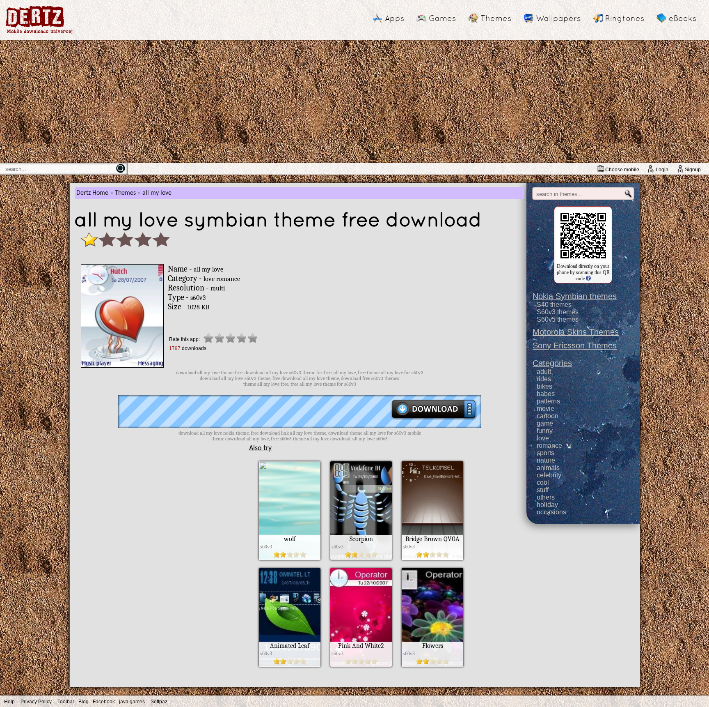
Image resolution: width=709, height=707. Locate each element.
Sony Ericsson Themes (575, 345)
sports (545, 452)
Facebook (104, 702)
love (543, 438)
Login (662, 170)
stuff (543, 489)
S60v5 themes (558, 319)
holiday (547, 504)
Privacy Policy (36, 702)
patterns (548, 401)
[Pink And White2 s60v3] (361, 664)
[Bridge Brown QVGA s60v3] (432, 558)
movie (545, 408)
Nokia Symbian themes (575, 296)
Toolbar (65, 702)
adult (544, 371)
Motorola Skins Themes (576, 331)
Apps (394, 18)
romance (549, 445)
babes (546, 393)
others (546, 497)
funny (545, 430)
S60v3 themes (558, 312)
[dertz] (39, 33)
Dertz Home (92, 193)
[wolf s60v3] (289, 558)
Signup (693, 170)
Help (9, 702)
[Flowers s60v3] (432, 664)
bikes (544, 386)
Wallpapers (558, 18)
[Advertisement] (354, 101)
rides (544, 378)
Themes (495, 18)
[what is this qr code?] (588, 278)
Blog (83, 702)
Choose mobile (622, 170)
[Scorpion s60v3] (361, 558)
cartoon (547, 415)
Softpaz (159, 702)
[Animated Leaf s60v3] (289, 664)
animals (548, 467)
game (545, 423)
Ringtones (624, 18)
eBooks (682, 18)
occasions (551, 512)
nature (546, 460)
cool (543, 482)
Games (442, 18)
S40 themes (554, 304)
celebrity (549, 475)
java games (132, 702)
